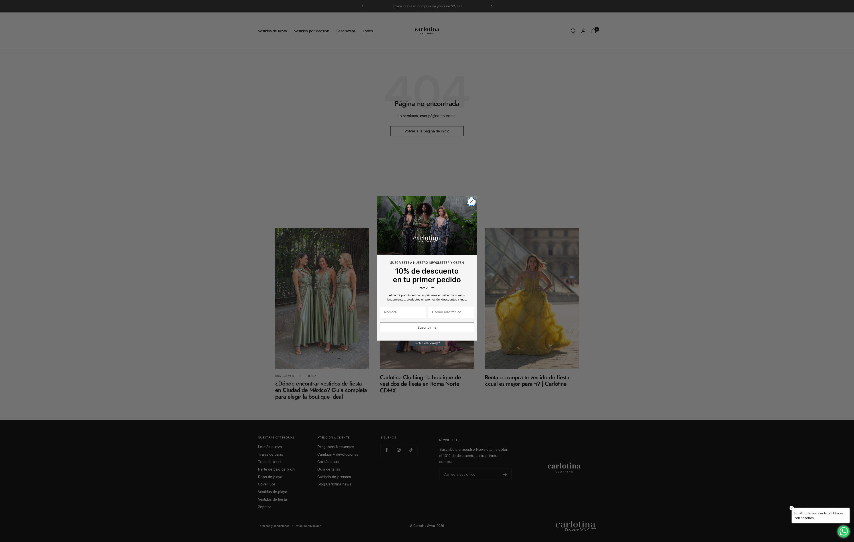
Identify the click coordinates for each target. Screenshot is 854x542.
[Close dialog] (471, 202)
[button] (427, 330)
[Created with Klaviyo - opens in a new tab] (427, 343)
